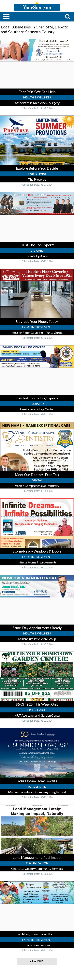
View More (37, 961)
